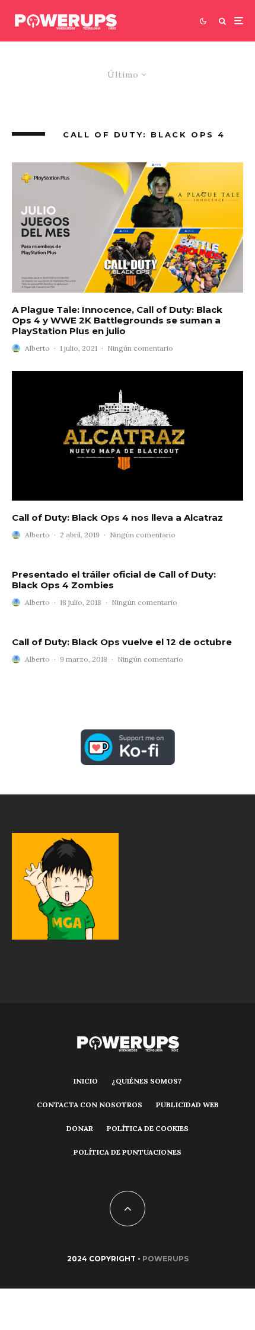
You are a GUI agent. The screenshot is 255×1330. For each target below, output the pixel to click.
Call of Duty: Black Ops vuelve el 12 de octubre (122, 642)
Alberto (37, 348)
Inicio (86, 1080)
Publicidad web (187, 1104)
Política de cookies (148, 1128)
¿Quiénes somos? (146, 1080)
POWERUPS (165, 1258)
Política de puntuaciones (127, 1152)
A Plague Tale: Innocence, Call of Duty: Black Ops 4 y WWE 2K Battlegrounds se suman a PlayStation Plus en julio (117, 320)
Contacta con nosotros (89, 1104)
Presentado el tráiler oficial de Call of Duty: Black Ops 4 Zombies (114, 580)
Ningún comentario (140, 348)
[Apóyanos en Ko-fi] (128, 736)
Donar (79, 1128)
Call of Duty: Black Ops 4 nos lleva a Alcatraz (117, 517)
